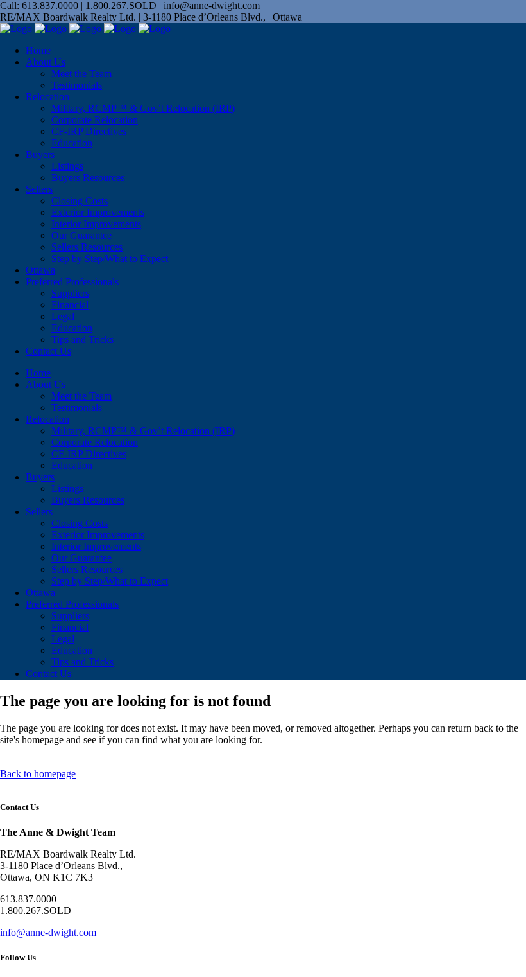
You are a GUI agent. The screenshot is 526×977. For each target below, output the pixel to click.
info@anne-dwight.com (48, 932)
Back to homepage (38, 773)
